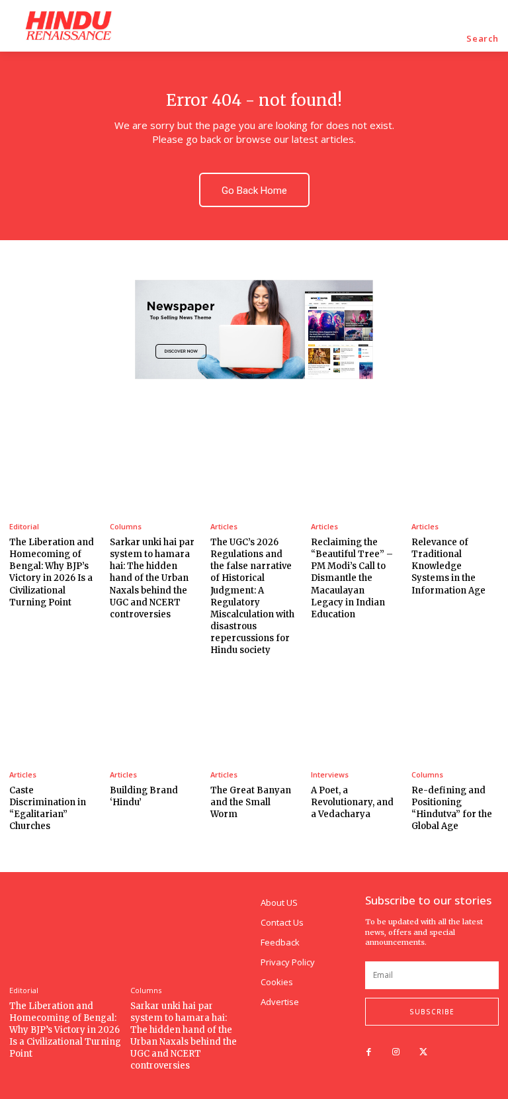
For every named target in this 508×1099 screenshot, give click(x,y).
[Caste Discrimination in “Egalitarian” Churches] (53, 714)
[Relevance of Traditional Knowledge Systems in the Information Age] (455, 465)
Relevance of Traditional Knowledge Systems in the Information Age (448, 566)
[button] (482, 39)
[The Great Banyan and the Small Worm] (254, 714)
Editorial (24, 526)
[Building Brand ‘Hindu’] (153, 714)
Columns (126, 526)
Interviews (330, 774)
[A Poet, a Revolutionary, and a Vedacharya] (354, 714)
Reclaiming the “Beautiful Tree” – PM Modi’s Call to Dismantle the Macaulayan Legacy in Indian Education (352, 578)
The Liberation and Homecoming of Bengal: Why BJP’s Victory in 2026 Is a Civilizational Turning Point (51, 572)
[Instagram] (396, 1052)
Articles (223, 526)
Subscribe (431, 1011)
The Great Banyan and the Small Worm (250, 802)
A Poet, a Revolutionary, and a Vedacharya (352, 802)
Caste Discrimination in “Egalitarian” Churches (47, 808)
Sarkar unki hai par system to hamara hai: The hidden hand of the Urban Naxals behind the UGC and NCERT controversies (152, 578)
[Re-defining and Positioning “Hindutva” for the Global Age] (455, 714)
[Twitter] (423, 1052)
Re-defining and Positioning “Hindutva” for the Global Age (451, 808)
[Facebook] (369, 1052)
